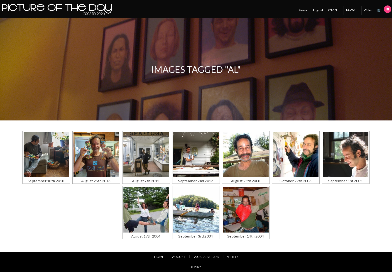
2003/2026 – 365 (206, 257)
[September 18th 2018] (46, 154)
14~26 (350, 10)
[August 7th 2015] (146, 154)
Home (303, 10)
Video (368, 10)
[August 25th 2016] (96, 154)
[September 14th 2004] (246, 210)
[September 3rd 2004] (196, 210)
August (317, 10)
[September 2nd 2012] (196, 154)
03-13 (332, 10)
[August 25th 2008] (246, 154)
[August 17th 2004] (146, 210)
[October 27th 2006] (295, 154)
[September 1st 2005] (345, 154)
